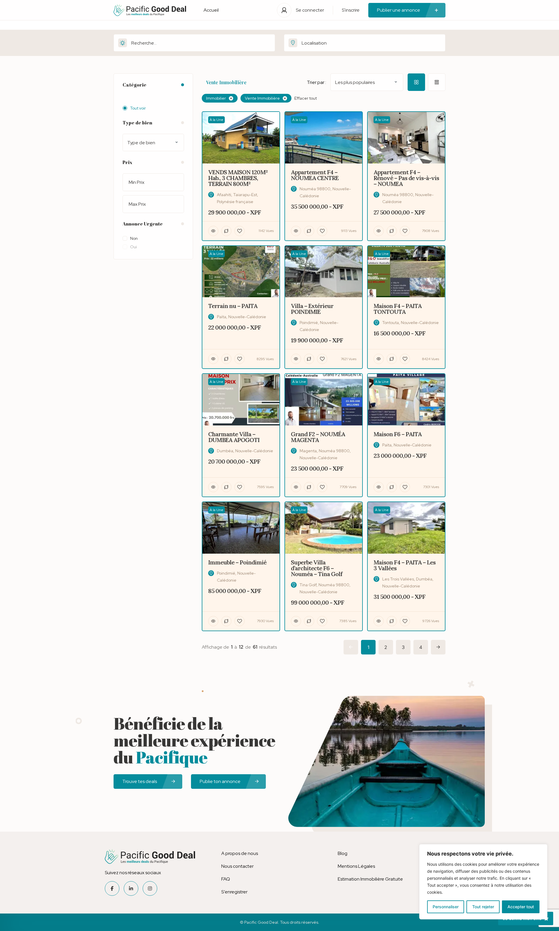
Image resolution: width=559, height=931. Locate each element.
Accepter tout (520, 906)
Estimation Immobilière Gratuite (370, 879)
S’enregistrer (234, 892)
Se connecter (310, 10)
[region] (483, 881)
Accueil (211, 10)
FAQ (225, 879)
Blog (342, 853)
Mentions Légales (356, 866)
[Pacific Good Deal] (150, 10)
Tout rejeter (483, 906)
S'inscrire (351, 10)
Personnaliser (446, 906)
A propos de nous (239, 853)
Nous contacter (237, 866)
